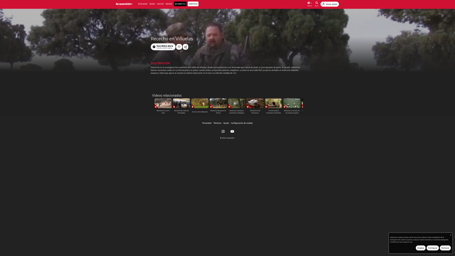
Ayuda (226, 123)
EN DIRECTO (180, 4)
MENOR (169, 4)
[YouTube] (232, 132)
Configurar (432, 248)
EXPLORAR (142, 4)
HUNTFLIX (193, 4)
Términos (217, 123)
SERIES (152, 4)
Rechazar (445, 248)
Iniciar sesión (331, 4)
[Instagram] (223, 132)
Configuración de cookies (242, 123)
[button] (309, 4)
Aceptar (420, 248)
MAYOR (160, 4)
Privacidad (206, 123)
